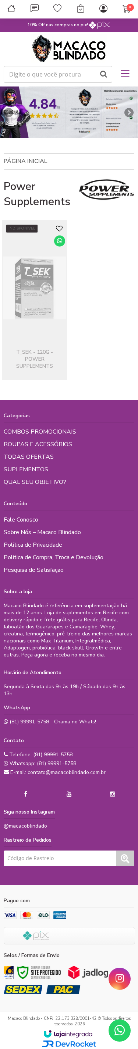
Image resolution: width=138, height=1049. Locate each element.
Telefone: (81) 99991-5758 (40, 754)
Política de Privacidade (33, 545)
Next (128, 110)
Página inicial (25, 161)
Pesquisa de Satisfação (34, 570)
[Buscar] (103, 74)
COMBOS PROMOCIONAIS (40, 432)
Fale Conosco (21, 520)
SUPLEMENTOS (26, 469)
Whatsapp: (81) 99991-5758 (42, 763)
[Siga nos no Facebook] (25, 794)
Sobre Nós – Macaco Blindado (42, 532)
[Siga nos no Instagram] (112, 794)
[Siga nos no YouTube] (69, 794)
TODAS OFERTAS (29, 457)
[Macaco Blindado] (69, 49)
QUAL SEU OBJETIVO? (35, 482)
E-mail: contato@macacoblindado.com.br (57, 772)
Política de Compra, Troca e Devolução (53, 557)
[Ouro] (9, 972)
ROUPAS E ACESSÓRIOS (38, 444)
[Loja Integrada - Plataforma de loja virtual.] (67, 1034)
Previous (9, 112)
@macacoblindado (25, 825)
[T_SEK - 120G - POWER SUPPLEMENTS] (35, 300)
